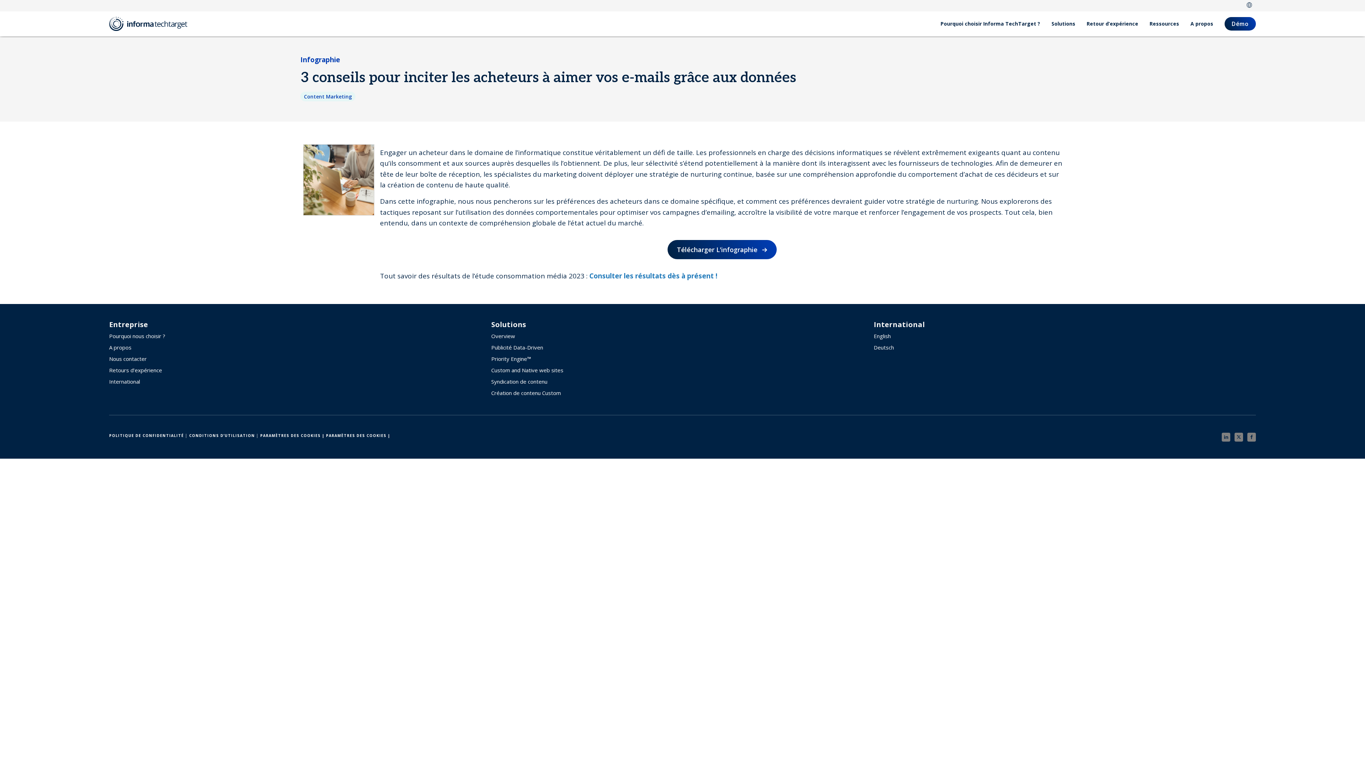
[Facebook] (1251, 437)
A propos (1201, 23)
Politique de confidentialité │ (148, 435)
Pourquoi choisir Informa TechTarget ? (990, 23)
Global (1249, 5)
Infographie (320, 59)
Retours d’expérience (135, 370)
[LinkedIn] (1226, 437)
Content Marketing (328, 96)
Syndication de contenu (519, 381)
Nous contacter (128, 358)
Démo (1240, 24)
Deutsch (884, 347)
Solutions (1063, 23)
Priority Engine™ (511, 358)
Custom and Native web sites (527, 370)
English (882, 336)
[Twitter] (1239, 437)
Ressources (1164, 23)
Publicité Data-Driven (517, 347)
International (124, 381)
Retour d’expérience (1112, 23)
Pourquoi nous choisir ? (137, 336)
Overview (503, 336)
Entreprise (128, 324)
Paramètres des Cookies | (292, 435)
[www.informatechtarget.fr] (151, 23)
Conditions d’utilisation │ (224, 435)
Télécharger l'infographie (717, 249)
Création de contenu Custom (526, 392)
